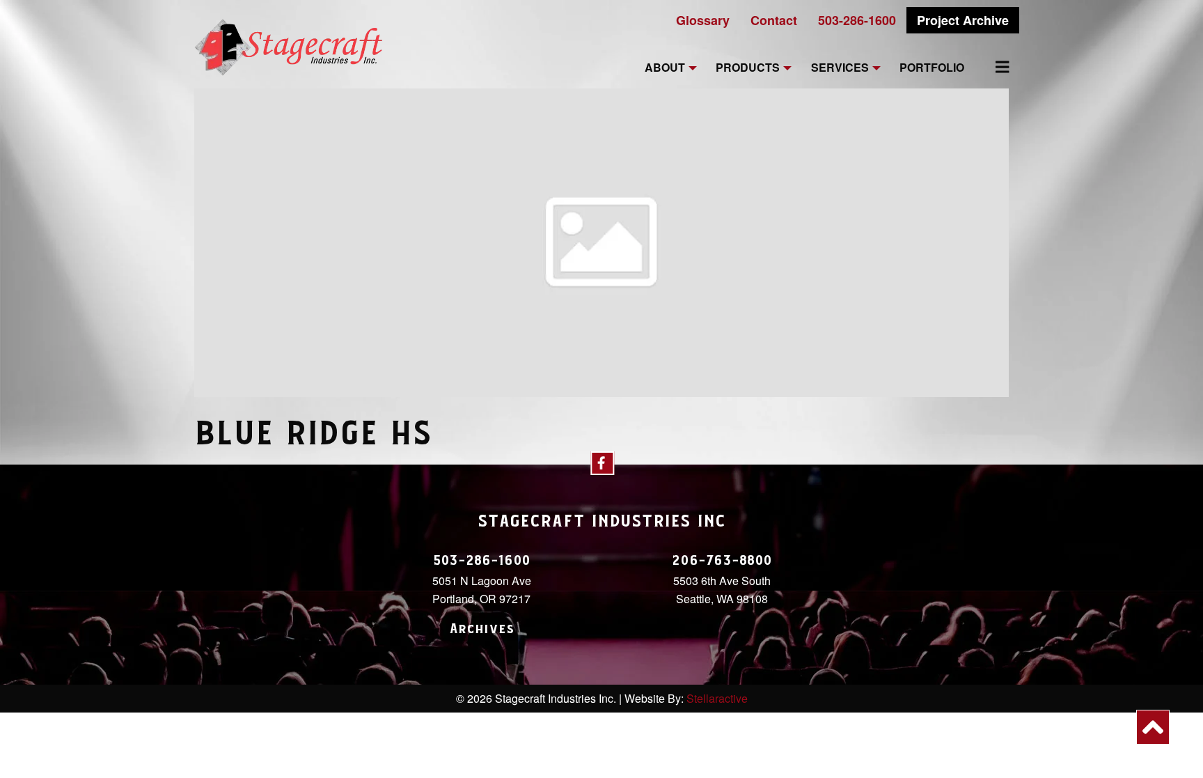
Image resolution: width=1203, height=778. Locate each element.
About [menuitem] (665, 68)
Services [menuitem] (840, 68)
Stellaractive (717, 698)
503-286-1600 (857, 20)
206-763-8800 (722, 561)
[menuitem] (994, 67)
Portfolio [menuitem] (931, 68)
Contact (773, 20)
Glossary (703, 20)
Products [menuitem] (748, 68)
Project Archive (963, 20)
